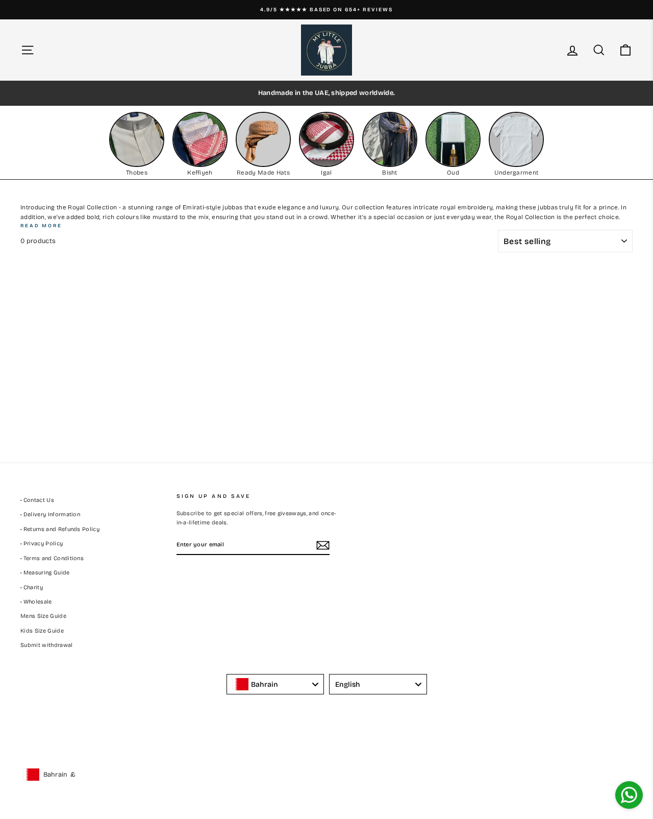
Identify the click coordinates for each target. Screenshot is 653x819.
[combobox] (275, 684)
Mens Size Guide (43, 616)
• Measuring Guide (45, 572)
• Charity (31, 587)
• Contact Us (37, 500)
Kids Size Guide (42, 631)
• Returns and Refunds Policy (59, 529)
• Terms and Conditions (52, 558)
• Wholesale (36, 601)
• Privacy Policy (41, 543)
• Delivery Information (50, 514)
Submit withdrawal (46, 645)
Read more (41, 226)
